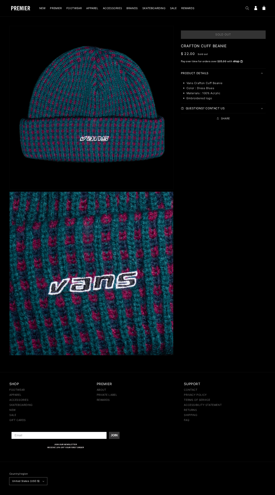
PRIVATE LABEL (107, 394)
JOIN (114, 435)
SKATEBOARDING (21, 404)
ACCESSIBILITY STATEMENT (203, 404)
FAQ (186, 420)
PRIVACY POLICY (195, 394)
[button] (247, 8)
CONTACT (190, 389)
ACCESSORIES (19, 399)
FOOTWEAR (17, 389)
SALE (12, 415)
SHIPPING (190, 415)
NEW (12, 409)
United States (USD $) (26, 480)
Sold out (223, 34)
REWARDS (103, 399)
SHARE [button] (225, 118)
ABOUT (101, 389)
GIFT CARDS (17, 420)
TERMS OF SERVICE (197, 399)
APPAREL (15, 394)
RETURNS (190, 409)
